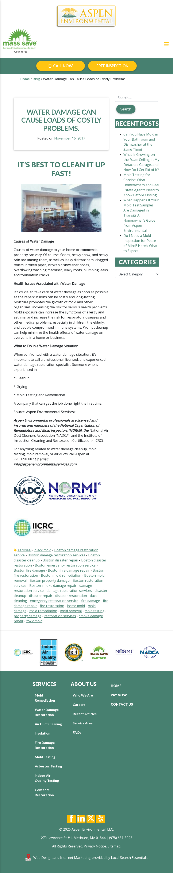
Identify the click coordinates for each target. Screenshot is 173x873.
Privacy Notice (95, 846)
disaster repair (40, 595)
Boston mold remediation (61, 575)
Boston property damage (50, 580)
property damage (27, 616)
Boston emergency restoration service (65, 565)
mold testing (94, 611)
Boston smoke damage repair (52, 585)
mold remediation (43, 611)
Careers (79, 704)
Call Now (63, 66)
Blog (36, 79)
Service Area (83, 723)
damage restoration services (69, 590)
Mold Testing (45, 757)
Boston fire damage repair (69, 570)
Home (25, 79)
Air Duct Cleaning (48, 724)
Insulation (42, 733)
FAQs (77, 732)
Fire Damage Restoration (45, 745)
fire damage (90, 600)
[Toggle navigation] (166, 44)
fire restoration (52, 605)
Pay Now (119, 695)
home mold (76, 605)
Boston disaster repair (60, 560)
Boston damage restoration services (56, 555)
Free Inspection (112, 66)
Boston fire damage (29, 570)
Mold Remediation (45, 697)
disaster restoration (71, 595)
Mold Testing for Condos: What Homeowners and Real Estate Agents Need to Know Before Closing (141, 184)
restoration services (60, 616)
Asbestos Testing (48, 766)
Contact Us (122, 704)
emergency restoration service (54, 600)
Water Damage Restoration (47, 712)
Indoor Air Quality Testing (47, 777)
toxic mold (34, 621)
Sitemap (114, 846)
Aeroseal (24, 550)
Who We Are (83, 695)
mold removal (71, 611)
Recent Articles (85, 714)
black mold (42, 550)
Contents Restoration (44, 792)
